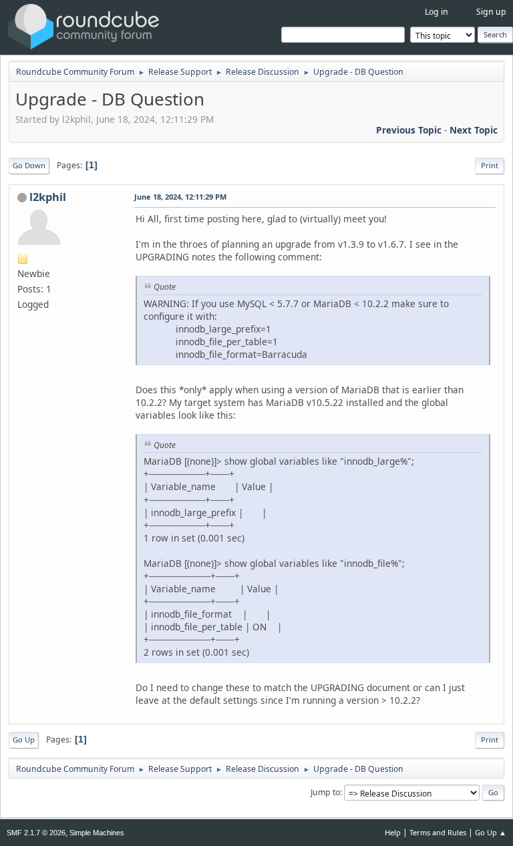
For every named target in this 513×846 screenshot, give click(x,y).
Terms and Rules (437, 832)
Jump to (325, 792)
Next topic (474, 130)
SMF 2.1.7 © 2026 (36, 833)
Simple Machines (96, 833)
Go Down (29, 165)
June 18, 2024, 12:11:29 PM (180, 197)
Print (489, 165)
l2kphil (47, 197)
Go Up (24, 739)
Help (393, 832)
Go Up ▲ (490, 832)
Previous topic (409, 130)
